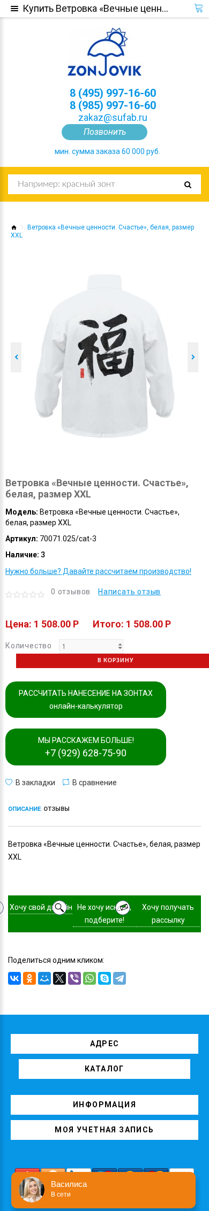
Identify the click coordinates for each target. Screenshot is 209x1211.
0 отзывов (71, 591)
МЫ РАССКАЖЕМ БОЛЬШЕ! (86, 747)
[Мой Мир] (44, 978)
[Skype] (104, 978)
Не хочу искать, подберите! (104, 913)
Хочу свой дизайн (41, 907)
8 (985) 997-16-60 (113, 105)
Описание (24, 809)
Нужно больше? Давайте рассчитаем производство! (98, 571)
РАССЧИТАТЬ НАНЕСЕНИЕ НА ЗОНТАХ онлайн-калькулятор (86, 699)
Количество (28, 645)
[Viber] (74, 978)
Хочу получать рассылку (168, 913)
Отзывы (56, 809)
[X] (59, 978)
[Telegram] (119, 978)
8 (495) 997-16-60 (113, 93)
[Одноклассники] (29, 978)
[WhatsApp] (89, 978)
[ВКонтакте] (14, 978)
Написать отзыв (129, 591)
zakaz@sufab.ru (112, 117)
